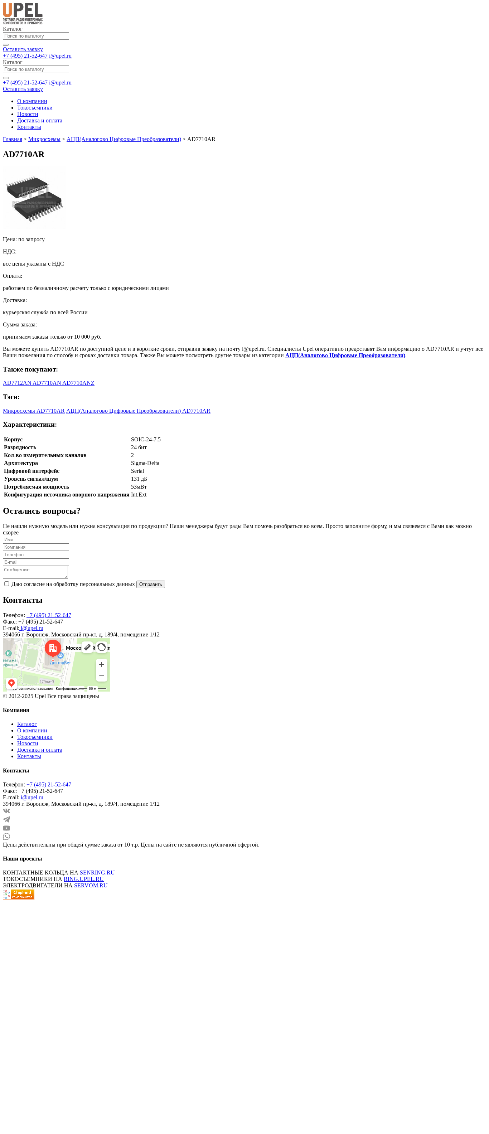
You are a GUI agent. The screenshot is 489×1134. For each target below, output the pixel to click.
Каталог (27, 724)
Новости (27, 114)
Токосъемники (35, 108)
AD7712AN (18, 383)
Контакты (29, 127)
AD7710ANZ (78, 383)
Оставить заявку (23, 49)
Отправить (150, 584)
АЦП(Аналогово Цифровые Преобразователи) (124, 139)
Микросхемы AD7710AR (34, 411)
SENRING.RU (97, 872)
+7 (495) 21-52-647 (25, 56)
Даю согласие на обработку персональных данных (73, 584)
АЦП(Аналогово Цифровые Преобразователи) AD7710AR (138, 411)
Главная (12, 139)
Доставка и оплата (39, 120)
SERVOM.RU (91, 885)
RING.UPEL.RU (84, 879)
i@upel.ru (60, 56)
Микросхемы (44, 139)
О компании (32, 101)
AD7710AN (47, 383)
